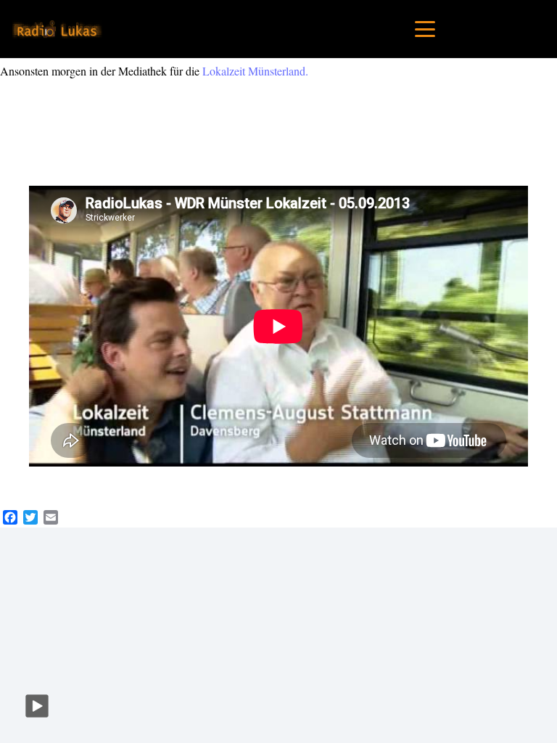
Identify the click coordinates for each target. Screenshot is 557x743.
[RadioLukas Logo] (57, 29)
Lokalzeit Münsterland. (255, 70)
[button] (425, 29)
